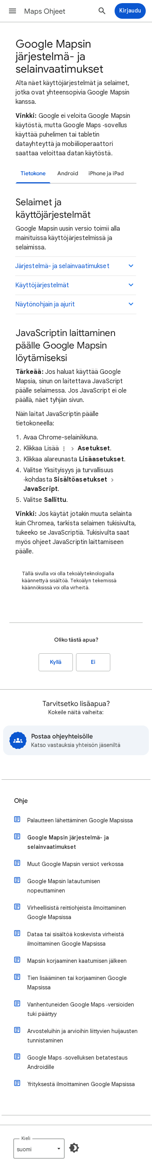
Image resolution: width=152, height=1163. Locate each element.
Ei (93, 662)
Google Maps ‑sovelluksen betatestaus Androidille (77, 1062)
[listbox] (39, 1148)
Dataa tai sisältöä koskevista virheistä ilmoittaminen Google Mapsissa (75, 939)
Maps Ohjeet (44, 11)
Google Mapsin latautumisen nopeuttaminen (63, 886)
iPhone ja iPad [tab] (106, 173)
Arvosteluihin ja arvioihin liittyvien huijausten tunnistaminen (82, 1036)
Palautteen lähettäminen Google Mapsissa (80, 820)
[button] (12, 11)
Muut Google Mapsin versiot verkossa (75, 864)
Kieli (25, 1138)
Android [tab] (67, 173)
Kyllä (56, 662)
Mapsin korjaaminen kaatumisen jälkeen (77, 960)
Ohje (21, 801)
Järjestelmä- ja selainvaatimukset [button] (62, 266)
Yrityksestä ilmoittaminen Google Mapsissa (81, 1084)
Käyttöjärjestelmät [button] (42, 285)
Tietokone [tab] (33, 173)
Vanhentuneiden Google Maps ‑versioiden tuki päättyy (80, 1009)
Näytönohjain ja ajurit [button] (45, 304)
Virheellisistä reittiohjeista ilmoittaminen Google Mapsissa (76, 912)
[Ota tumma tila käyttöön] (74, 1147)
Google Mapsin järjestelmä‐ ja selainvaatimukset (68, 842)
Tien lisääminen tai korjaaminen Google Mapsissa (77, 983)
